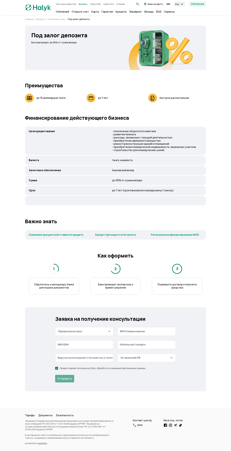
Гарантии (107, 11)
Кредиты (121, 11)
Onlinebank (197, 4)
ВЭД (158, 11)
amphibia (42, 443)
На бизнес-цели (57, 19)
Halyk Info (108, 4)
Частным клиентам (66, 4)
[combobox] (84, 331)
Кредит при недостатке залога (115, 234)
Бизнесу (83, 4)
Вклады (149, 11)
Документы (45, 415)
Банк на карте (155, 4)
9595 (140, 425)
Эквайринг (135, 11)
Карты (95, 11)
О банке (120, 4)
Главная (29, 19)
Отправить (64, 378)
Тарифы (30, 415)
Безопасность (65, 415)
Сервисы (169, 11)
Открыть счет (80, 11)
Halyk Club (95, 4)
